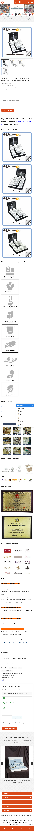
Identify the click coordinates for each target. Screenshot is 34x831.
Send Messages (10, 728)
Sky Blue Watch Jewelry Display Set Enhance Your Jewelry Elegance (17, 781)
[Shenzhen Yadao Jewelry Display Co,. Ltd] (3, 2)
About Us (3, 815)
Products (9, 815)
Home (5, 16)
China (20, 667)
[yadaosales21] (3, 680)
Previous (2, 763)
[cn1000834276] (7, 680)
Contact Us (29, 815)
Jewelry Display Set (26, 16)
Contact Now (7, 110)
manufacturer (13, 667)
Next (32, 763)
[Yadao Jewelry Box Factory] (17, 10)
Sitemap (30, 820)
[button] (33, 10)
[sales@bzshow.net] (5, 680)
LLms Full (30, 824)
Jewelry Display (17, 16)
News (23, 815)
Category (10, 16)
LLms (30, 822)
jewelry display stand (7, 670)
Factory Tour (16, 815)
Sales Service (21, 408)
